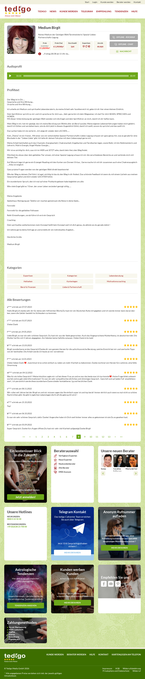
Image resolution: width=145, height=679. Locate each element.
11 (97, 436)
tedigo (42, 11)
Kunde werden (107, 2)
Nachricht (125, 51)
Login (94, 2)
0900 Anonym (64, 472)
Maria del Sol (131, 469)
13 (109, 436)
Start (87, 2)
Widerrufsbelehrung (132, 668)
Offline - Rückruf (125, 37)
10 (90, 436)
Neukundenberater (66, 464)
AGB (117, 668)
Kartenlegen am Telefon (126, 654)
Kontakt (137, 2)
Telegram (87, 11)
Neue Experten (65, 459)
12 (103, 436)
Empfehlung (103, 11)
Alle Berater (63, 468)
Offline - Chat (125, 44)
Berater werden (123, 2)
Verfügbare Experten (67, 455)
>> (121, 436)
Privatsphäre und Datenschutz (116, 671)
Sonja (103, 469)
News (53, 11)
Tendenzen (121, 11)
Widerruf (137, 671)
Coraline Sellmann (117, 470)
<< (24, 436)
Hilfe (134, 11)
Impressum (107, 668)
